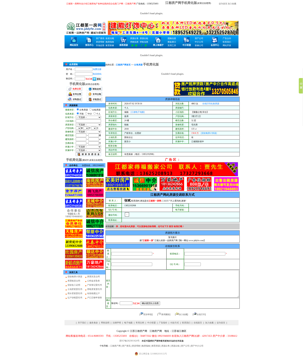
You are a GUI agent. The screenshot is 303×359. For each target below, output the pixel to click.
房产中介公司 (197, 346)
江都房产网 (158, 194)
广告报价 (163, 322)
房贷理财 (136, 346)
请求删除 (165, 314)
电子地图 (128, 322)
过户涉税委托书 (75, 297)
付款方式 (174, 322)
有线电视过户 (93, 293)
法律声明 (117, 322)
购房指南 (146, 346)
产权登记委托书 (94, 285)
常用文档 (140, 322)
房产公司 (185, 346)
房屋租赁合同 (74, 281)
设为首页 (223, 3)
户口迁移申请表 (94, 297)
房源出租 (175, 346)
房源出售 (165, 346)
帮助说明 (105, 322)
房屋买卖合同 (93, 276)
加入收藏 (232, 3)
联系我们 (186, 322)
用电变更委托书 (94, 289)
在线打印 (201, 314)
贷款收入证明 (74, 285)
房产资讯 (126, 346)
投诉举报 (147, 314)
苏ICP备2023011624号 (129, 341)
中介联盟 (151, 322)
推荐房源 (156, 346)
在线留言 (198, 322)
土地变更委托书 (75, 289)
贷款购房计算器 (75, 276)
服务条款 (93, 322)
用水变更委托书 (75, 293)
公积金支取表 (93, 281)
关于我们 (82, 322)
